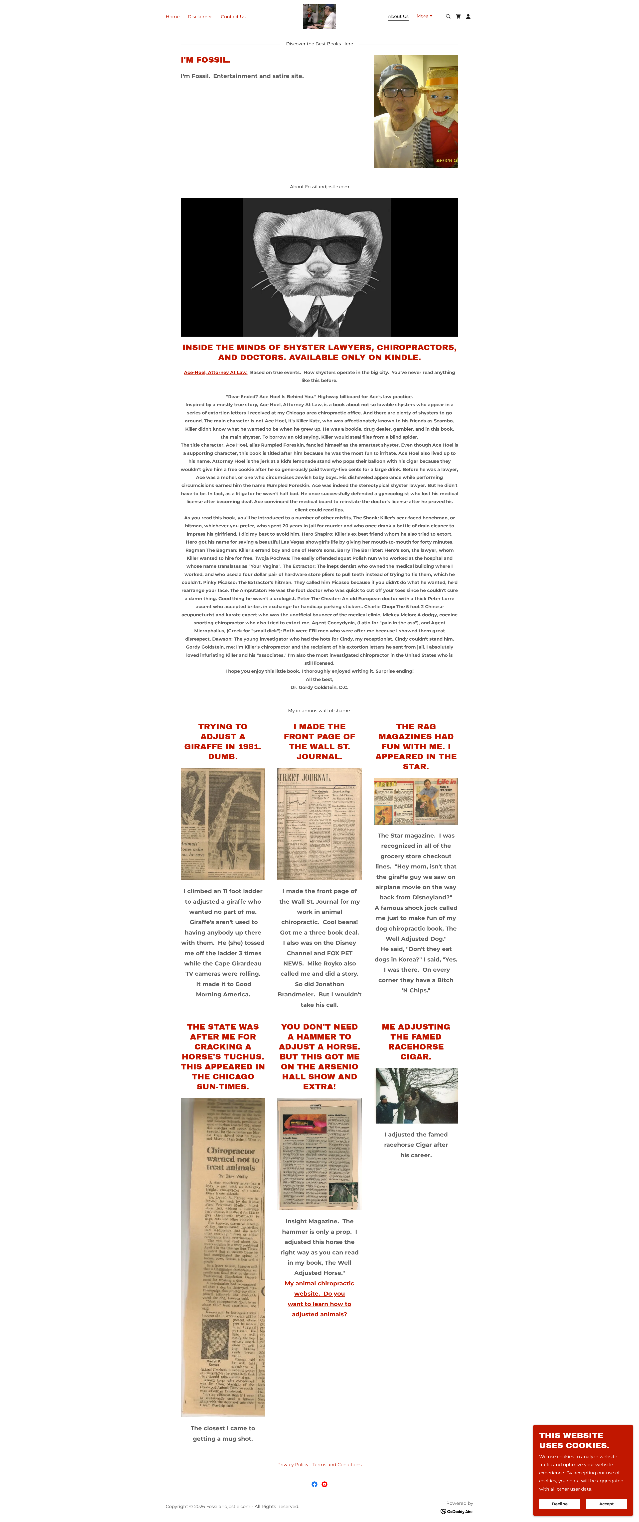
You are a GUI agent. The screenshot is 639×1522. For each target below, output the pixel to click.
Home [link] (173, 16)
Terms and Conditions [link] (337, 1464)
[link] (319, 16)
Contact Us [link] (233, 16)
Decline (560, 1504)
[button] (425, 16)
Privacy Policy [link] (293, 1464)
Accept (606, 1504)
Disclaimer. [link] (200, 16)
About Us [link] (398, 16)
